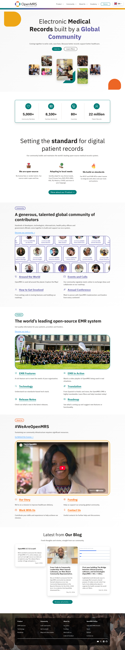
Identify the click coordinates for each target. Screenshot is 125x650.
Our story (66, 625)
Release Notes (27, 399)
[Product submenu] (63, 4)
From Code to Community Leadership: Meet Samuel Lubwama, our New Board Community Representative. (61, 570)
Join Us (57, 49)
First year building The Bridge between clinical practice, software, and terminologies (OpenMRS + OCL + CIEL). (94, 570)
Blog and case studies (47, 632)
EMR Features (27, 373)
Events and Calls (77, 276)
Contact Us (74, 510)
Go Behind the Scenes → (24, 437)
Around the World (29, 276)
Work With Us (27, 510)
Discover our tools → (22, 331)
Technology (26, 386)
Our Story (24, 499)
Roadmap (73, 399)
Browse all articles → (62, 602)
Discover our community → (25, 232)
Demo (105, 4)
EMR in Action (76, 373)
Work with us (67, 632)
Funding (72, 499)
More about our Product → (62, 192)
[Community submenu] (75, 4)
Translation (74, 386)
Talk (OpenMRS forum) (93, 625)
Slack (88, 629)
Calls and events (45, 625)
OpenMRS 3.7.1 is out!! (27, 549)
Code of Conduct (69, 636)
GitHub (89, 632)
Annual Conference (79, 289)
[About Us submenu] (87, 4)
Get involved (44, 629)
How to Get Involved (31, 289)
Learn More (70, 49)
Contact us (90, 636)
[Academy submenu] (98, 4)
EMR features (21, 625)
